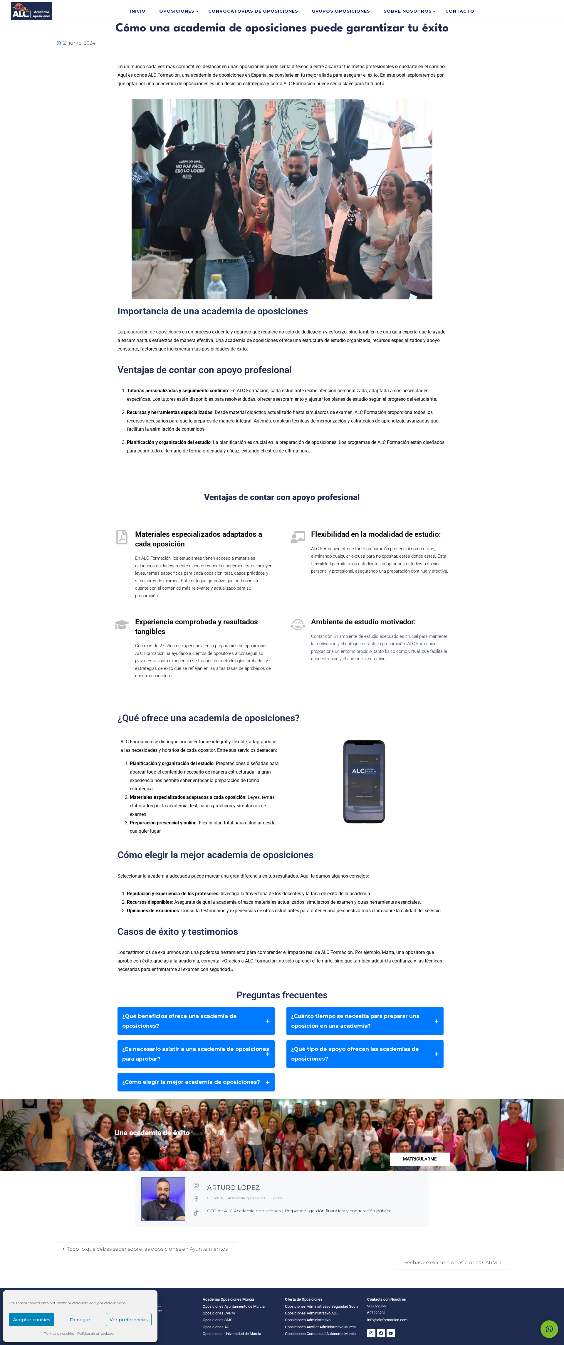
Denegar (80, 1319)
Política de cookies (59, 1333)
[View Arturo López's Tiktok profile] (196, 1213)
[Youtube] (391, 1333)
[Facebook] (381, 1333)
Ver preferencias (129, 1319)
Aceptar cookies (31, 1319)
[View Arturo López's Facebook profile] (196, 1199)
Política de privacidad (95, 1333)
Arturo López (233, 1188)
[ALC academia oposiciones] (31, 11)
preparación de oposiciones (152, 332)
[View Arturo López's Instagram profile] (196, 1185)
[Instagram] (371, 1333)
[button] (549, 1329)
